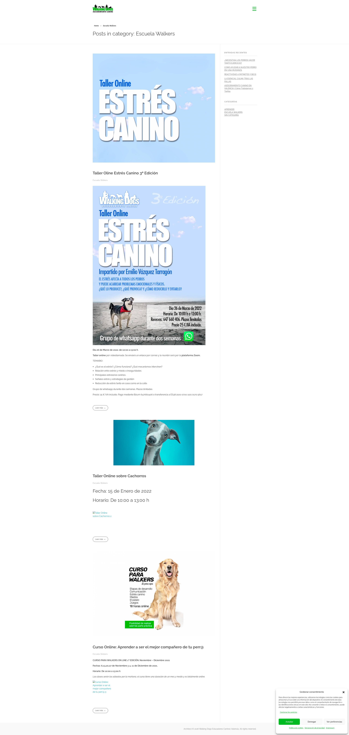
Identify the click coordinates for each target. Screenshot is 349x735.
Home (96, 26)
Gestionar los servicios (288, 712)
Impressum (330, 728)
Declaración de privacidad (315, 728)
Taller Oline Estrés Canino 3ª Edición (125, 173)
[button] (343, 692)
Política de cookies (296, 728)
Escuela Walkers (100, 180)
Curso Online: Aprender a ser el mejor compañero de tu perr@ (148, 647)
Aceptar (289, 722)
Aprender (229, 109)
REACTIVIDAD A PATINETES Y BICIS (240, 74)
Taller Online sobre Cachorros (119, 476)
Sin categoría (231, 115)
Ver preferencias (334, 722)
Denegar (312, 722)
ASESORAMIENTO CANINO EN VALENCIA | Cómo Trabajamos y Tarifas (238, 88)
